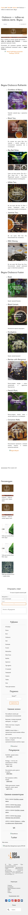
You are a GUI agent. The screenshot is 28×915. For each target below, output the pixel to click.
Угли (6, 683)
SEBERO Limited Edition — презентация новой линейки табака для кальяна (15, 732)
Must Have (8, 655)
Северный (8, 672)
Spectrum (7, 662)
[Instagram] (12, 899)
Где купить (8, 665)
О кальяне (8, 669)
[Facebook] (6, 899)
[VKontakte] (21, 899)
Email (14, 696)
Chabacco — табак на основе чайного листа (7, 517)
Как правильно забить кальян (11, 778)
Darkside (7, 644)
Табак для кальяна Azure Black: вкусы (8, 555)
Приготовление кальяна (14, 888)
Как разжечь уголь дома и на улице (12, 771)
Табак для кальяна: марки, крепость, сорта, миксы (12, 786)
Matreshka (8, 651)
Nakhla (7, 658)
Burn (6, 633)
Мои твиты (5, 842)
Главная (3, 7)
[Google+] (15, 899)
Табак (8, 7)
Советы (7, 676)
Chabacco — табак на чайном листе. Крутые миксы (7, 499)
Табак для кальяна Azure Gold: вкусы (8, 536)
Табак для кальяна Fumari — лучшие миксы (8, 575)
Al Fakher (7, 626)
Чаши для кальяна (10, 686)
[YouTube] (18, 899)
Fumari (7, 648)
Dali (6, 640)
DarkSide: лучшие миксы (11, 755)
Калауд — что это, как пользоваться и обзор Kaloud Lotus (11, 762)
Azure (6, 630)
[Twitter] (9, 899)
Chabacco (14, 7)
